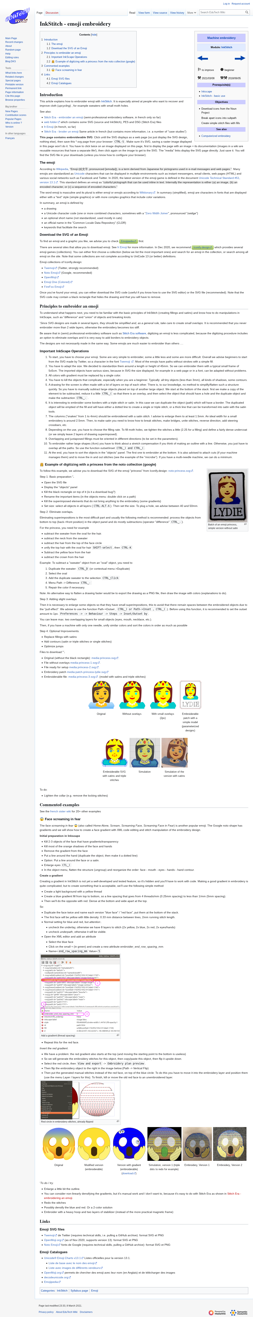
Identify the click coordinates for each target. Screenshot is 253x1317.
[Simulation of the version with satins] (174, 752)
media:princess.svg (104, 657)
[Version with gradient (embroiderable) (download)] (129, 1144)
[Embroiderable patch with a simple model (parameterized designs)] (190, 695)
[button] (192, 12)
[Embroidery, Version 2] (229, 1144)
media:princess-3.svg (81, 676)
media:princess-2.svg (82, 667)
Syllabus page (79, 1290)
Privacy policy (46, 1312)
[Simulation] (144, 752)
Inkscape (206, 91)
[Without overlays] (132, 695)
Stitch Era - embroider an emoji (63, 117)
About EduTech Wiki (66, 1312)
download (127, 1173)
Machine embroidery (221, 37)
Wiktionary (146, 192)
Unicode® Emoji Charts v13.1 (62, 1258)
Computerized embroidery (216, 136)
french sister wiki (60, 811)
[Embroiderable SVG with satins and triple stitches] (114, 752)
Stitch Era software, (135, 333)
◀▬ (202, 57)
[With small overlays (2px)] (163, 695)
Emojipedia (127, 241)
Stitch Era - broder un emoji (61, 131)
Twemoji (49, 268)
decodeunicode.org (56, 1277)
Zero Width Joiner (157, 213)
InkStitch (226, 47)
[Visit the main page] (17, 16)
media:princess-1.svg (83, 662)
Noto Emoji (51, 272)
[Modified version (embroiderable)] (94, 1144)
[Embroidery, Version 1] (197, 1144)
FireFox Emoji (52, 286)
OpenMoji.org (52, 1240)
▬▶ (240, 57)
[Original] (101, 695)
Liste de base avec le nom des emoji (71, 1263)
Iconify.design (201, 247)
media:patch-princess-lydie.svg (86, 672)
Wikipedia (62, 169)
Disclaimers (86, 1312)
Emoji (94, 1290)
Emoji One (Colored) (57, 282)
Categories (48, 1290)
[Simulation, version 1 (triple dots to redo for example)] (164, 1144)
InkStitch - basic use (213, 96)
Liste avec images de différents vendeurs (74, 1267)
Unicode (79, 173)
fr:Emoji (49, 126)
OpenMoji (50, 277)
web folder (50, 122)
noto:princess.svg (179, 470)
